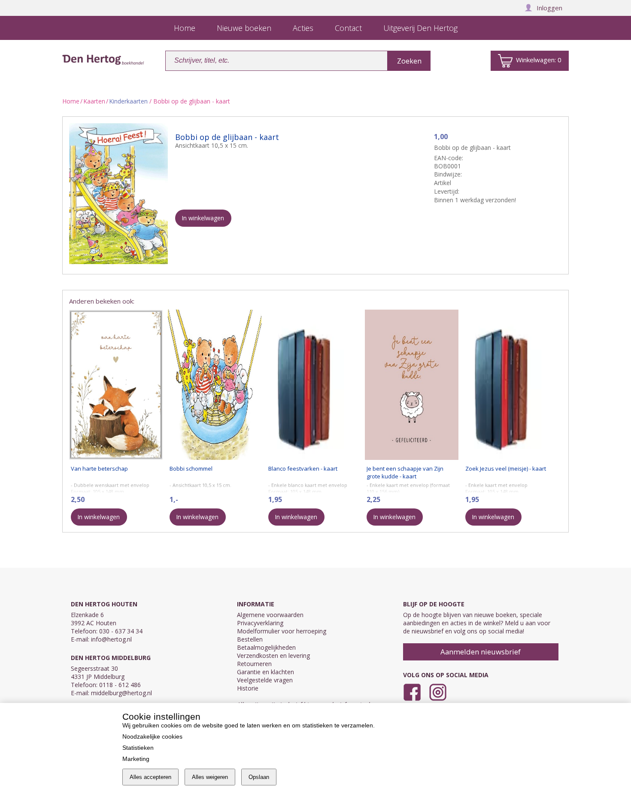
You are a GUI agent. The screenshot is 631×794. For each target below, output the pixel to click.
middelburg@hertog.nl (121, 693)
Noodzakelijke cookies (152, 736)
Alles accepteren (150, 777)
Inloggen (549, 7)
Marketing (135, 758)
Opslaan (259, 777)
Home (70, 101)
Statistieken (138, 747)
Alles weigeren (210, 777)
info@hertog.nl (111, 639)
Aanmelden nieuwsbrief (480, 652)
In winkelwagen (203, 218)
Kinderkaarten (128, 101)
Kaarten (94, 101)
